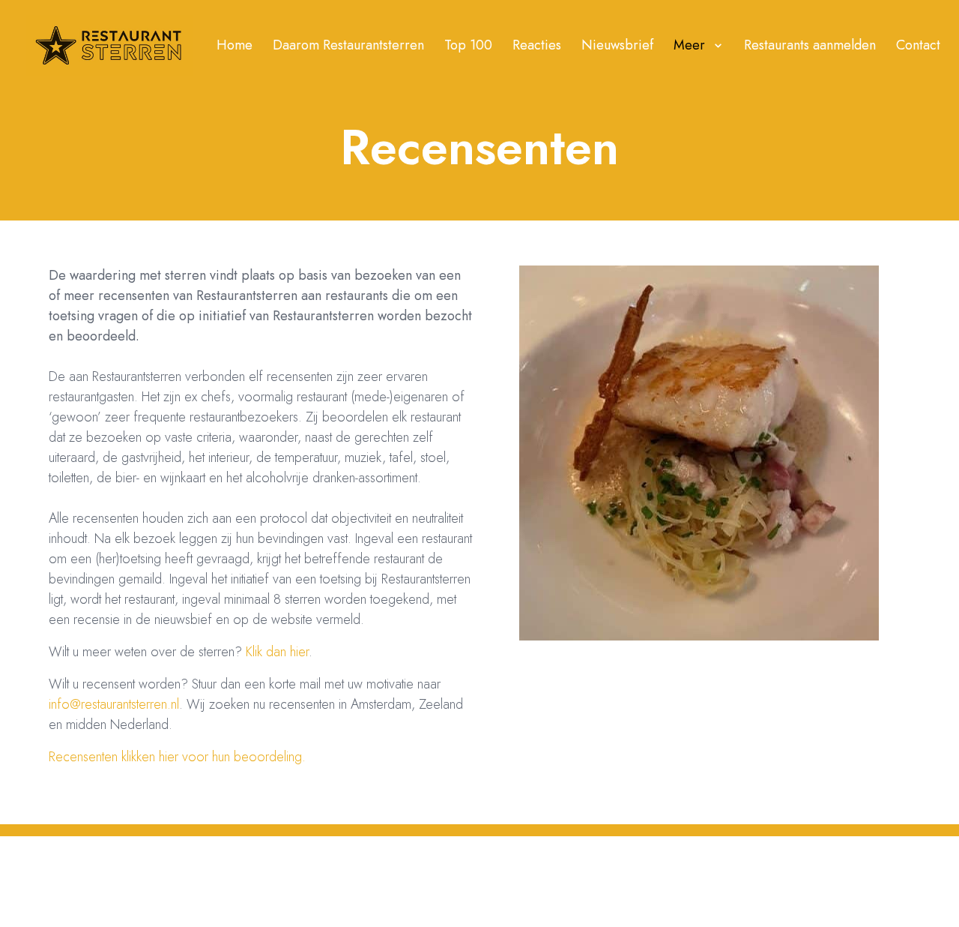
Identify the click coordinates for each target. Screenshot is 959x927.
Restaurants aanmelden (810, 45)
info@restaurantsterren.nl (114, 704)
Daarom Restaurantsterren (348, 45)
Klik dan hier (277, 652)
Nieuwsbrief (617, 45)
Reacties (536, 45)
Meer (689, 45)
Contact (918, 45)
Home (234, 45)
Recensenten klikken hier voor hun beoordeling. (177, 756)
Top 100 (468, 45)
